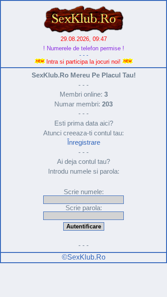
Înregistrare (83, 142)
